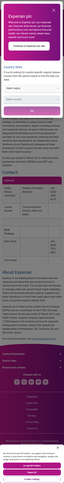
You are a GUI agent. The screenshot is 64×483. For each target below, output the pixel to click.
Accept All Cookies (32, 465)
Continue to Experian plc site (29, 46)
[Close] (54, 10)
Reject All (32, 472)
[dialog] (32, 241)
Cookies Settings (32, 479)
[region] (32, 463)
